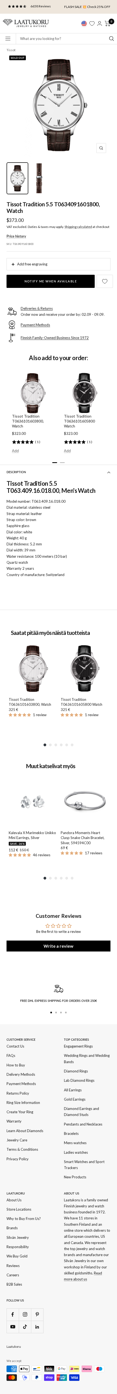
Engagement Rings (78, 1046)
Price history (16, 236)
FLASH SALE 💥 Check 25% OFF (87, 7)
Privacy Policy (18, 1159)
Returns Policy (18, 1093)
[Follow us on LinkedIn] (37, 1327)
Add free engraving (32, 264)
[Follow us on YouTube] (13, 1327)
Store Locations (19, 1209)
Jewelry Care (17, 1140)
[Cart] (107, 23)
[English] (84, 23)
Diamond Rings (76, 1071)
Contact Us (15, 1046)
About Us (14, 1200)
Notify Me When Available (50, 281)
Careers (13, 1275)
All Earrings (73, 1090)
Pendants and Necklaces (83, 1124)
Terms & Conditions (22, 1149)
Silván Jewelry (18, 1237)
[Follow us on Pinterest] (37, 1314)
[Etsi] (111, 38)
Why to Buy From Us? (24, 1218)
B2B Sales (14, 1284)
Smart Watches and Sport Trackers (84, 1164)
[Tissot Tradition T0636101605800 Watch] (84, 669)
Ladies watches (76, 1152)
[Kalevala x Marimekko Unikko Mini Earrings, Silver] (32, 802)
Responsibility (18, 1247)
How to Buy (16, 1065)
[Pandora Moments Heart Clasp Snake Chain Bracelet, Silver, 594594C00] (84, 802)
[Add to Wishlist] (105, 281)
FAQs (11, 1055)
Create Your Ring (20, 1112)
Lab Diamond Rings (79, 1080)
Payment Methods (21, 1083)
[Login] (99, 23)
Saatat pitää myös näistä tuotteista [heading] (50, 633)
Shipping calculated (78, 227)
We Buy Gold (17, 1256)
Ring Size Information (23, 1102)
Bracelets (71, 1133)
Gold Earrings (74, 1099)
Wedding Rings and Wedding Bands (87, 1058)
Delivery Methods (21, 1074)
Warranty (14, 1121)
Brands (12, 1228)
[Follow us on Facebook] (13, 1314)
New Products (75, 1177)
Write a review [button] (58, 945)
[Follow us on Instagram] (25, 1314)
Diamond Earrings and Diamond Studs (81, 1111)
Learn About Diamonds (25, 1131)
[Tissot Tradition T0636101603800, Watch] (32, 669)
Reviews (13, 1265)
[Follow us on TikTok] (25, 1327)
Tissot (11, 50)
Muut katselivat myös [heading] (50, 766)
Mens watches (75, 1143)
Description (16, 472)
